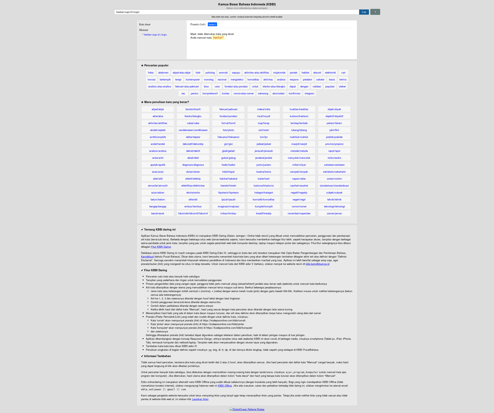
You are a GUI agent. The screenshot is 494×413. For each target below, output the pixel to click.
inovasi (152, 79)
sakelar (320, 79)
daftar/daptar (193, 137)
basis (332, 79)
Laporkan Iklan (200, 399)
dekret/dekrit (193, 151)
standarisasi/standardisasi (334, 185)
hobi (198, 72)
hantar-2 (212, 24)
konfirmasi (294, 93)
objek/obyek (334, 109)
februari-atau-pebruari (187, 86)
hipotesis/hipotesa (228, 192)
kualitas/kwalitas (299, 109)
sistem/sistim (334, 178)
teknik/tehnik (334, 199)
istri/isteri (264, 130)
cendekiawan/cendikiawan (193, 130)
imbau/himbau (228, 213)
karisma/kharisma (264, 185)
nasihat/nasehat (299, 185)
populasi (330, 86)
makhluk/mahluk (299, 137)
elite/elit (193, 199)
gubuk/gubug (228, 158)
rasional (222, 79)
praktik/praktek (334, 137)
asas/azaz (158, 171)
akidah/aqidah (158, 130)
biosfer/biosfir (193, 109)
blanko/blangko (193, 116)
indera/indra (263, 109)
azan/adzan (157, 192)
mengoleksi (237, 79)
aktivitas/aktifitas (157, 123)
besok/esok (157, 213)
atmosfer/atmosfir (158, 185)
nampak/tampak (299, 171)
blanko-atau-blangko (274, 86)
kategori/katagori (264, 192)
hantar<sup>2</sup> (155, 34)
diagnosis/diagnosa (193, 164)
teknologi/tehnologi (334, 206)
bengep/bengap (157, 206)
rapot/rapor (334, 151)
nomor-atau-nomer (244, 93)
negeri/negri (299, 199)
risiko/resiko (334, 158)
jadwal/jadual (264, 144)
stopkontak (279, 72)
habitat (305, 72)
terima (342, 79)
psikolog (210, 72)
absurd (317, 72)
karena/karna (263, 171)
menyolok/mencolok (299, 158)
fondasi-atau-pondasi (236, 86)
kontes (225, 93)
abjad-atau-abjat (181, 72)
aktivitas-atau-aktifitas (256, 72)
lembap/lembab (299, 123)
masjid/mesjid (299, 144)
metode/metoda (299, 151)
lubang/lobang (299, 130)
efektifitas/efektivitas (193, 185)
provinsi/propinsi (334, 144)
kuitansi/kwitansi (299, 116)
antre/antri (157, 158)
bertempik (165, 79)
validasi (317, 86)
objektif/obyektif (334, 116)
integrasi (309, 93)
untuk (255, 86)
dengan (304, 86)
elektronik (330, 72)
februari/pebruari (228, 109)
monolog (208, 79)
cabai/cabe (193, 123)
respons (294, 79)
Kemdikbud (147, 256)
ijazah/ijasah (228, 199)
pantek (293, 72)
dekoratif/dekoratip (193, 144)
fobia (150, 72)
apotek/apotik (157, 164)
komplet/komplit (264, 206)
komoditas (253, 79)
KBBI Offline (225, 385)
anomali (223, 72)
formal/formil (228, 123)
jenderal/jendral (263, 158)
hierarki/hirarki (228, 185)
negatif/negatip (299, 192)
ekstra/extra (193, 192)
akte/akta (158, 116)
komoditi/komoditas (264, 199)
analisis (281, 79)
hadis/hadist (228, 164)
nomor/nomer (299, 206)
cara (217, 86)
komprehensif (210, 93)
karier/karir (264, 178)
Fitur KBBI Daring (161, 246)
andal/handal (158, 144)
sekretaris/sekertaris (334, 171)
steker (342, 86)
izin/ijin (264, 137)
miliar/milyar (299, 164)
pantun (194, 93)
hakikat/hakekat (228, 178)
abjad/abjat (158, 109)
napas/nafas (299, 178)
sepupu (236, 72)
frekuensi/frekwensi (228, 137)
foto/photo (228, 130)
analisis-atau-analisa (159, 86)
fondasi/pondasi (228, 116)
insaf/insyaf (263, 116)
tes (183, 93)
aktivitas (268, 79)
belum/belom (158, 199)
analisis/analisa (157, 151)
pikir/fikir (334, 130)
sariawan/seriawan (334, 164)
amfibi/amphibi (158, 137)
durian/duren (193, 171)
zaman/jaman (334, 213)
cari (343, 72)
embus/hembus (193, 206)
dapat (293, 86)
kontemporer (193, 79)
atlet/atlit (158, 178)
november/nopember (299, 213)
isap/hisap (263, 123)
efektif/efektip (193, 178)
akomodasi (278, 93)
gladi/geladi (228, 151)
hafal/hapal (228, 171)
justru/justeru (263, 164)
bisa (206, 86)
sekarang (263, 93)
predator (307, 79)
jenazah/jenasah (264, 151)
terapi (178, 79)
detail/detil (193, 158)
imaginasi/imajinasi (228, 206)
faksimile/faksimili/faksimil (193, 213)
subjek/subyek (334, 192)
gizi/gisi (228, 144)
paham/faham (334, 123)
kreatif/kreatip (263, 213)
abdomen (163, 72)
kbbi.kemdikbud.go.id (317, 264)
